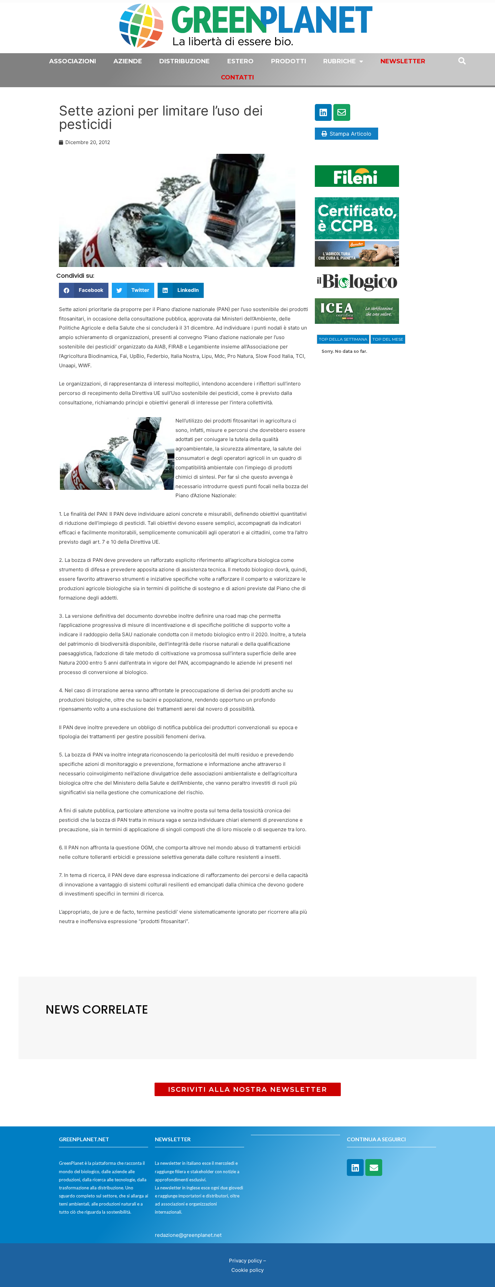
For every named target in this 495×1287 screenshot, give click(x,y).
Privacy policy (245, 1260)
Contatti (237, 77)
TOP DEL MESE (387, 339)
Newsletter (403, 61)
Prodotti (288, 61)
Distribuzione (184, 61)
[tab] (343, 339)
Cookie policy (247, 1270)
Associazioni (72, 61)
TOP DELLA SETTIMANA (343, 339)
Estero (240, 61)
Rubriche (339, 61)
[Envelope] (341, 112)
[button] (83, 290)
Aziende (127, 61)
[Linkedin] (323, 112)
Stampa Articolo (350, 133)
